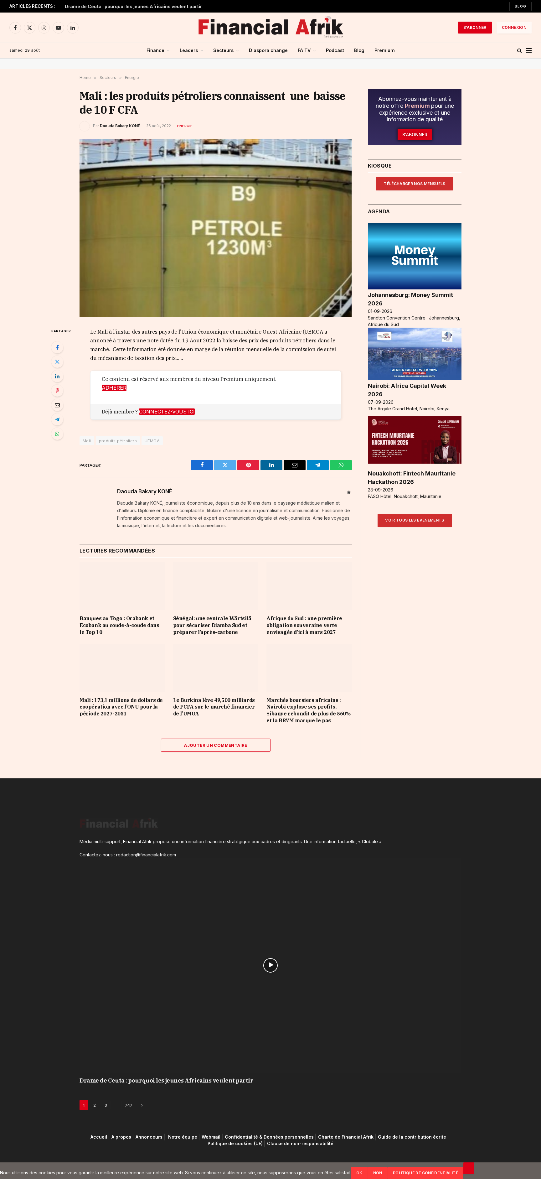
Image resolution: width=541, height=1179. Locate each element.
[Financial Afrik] (270, 28)
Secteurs (223, 50)
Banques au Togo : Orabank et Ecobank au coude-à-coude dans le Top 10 (119, 625)
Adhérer (114, 388)
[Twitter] (57, 362)
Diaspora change (268, 50)
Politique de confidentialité (425, 1173)
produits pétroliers (118, 440)
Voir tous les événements (414, 520)
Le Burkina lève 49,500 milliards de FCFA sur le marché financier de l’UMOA (214, 707)
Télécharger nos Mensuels (415, 183)
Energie (185, 126)
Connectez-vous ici (167, 411)
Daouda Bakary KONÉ (120, 125)
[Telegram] (57, 419)
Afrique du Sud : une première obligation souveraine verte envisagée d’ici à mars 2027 (304, 625)
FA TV (304, 50)
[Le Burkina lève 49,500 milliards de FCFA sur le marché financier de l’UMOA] (216, 668)
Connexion (514, 27)
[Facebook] (57, 347)
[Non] (468, 1168)
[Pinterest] (57, 391)
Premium (384, 50)
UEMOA (152, 440)
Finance (155, 50)
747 (128, 1105)
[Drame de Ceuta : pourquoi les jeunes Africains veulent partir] (270, 965)
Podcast (335, 50)
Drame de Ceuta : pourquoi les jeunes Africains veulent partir (133, 6)
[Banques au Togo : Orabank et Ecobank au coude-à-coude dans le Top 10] (122, 586)
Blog (520, 6)
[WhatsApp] (57, 434)
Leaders (189, 50)
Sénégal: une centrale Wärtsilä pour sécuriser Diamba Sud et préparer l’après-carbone (212, 625)
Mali (87, 440)
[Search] (519, 51)
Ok (359, 1173)
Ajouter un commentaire (215, 745)
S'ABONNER (475, 27)
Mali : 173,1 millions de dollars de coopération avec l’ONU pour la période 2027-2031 (121, 707)
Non (377, 1173)
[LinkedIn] (57, 376)
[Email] (57, 405)
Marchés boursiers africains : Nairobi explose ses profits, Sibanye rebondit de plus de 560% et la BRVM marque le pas (308, 710)
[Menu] (529, 51)
